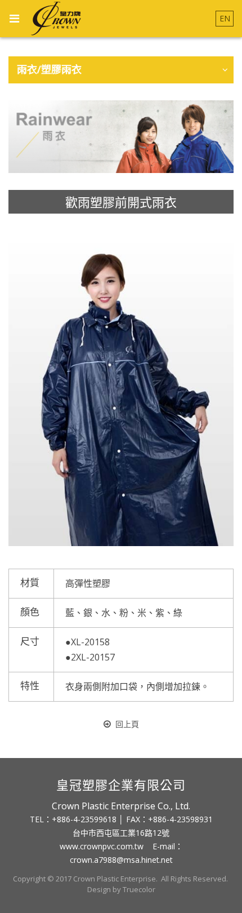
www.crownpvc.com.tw (102, 846)
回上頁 (127, 724)
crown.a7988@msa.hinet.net (121, 859)
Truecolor (139, 889)
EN (224, 18)
